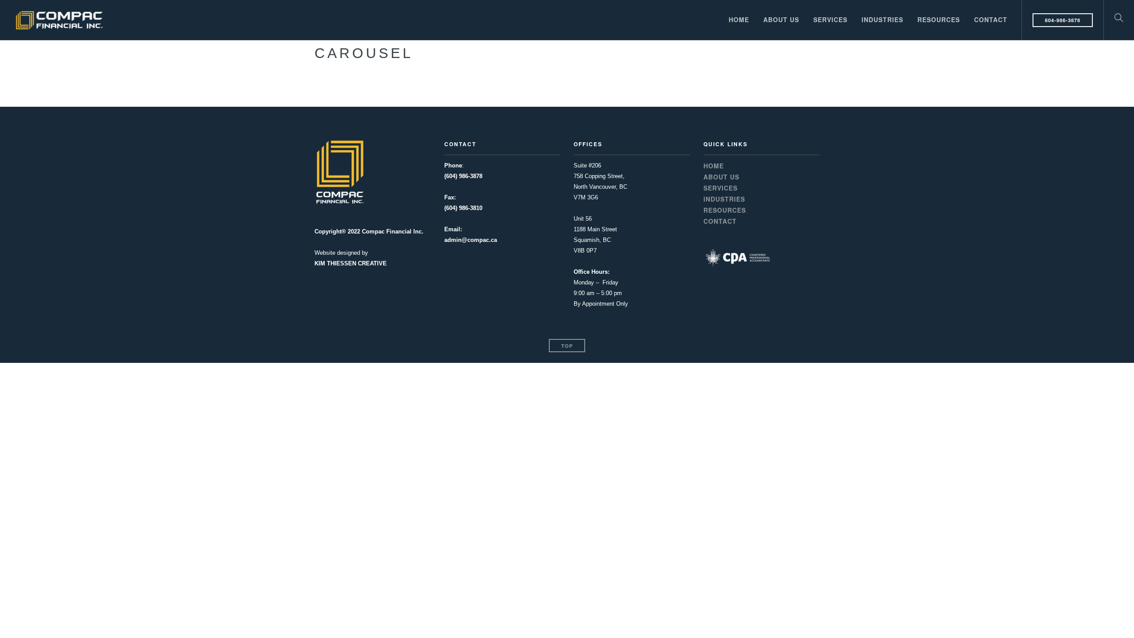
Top (567, 345)
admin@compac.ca (470, 240)
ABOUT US (781, 19)
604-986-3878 (1062, 20)
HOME (739, 19)
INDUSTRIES (882, 19)
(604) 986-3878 (463, 176)
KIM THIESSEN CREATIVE (351, 263)
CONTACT (990, 19)
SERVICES (830, 19)
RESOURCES (938, 19)
